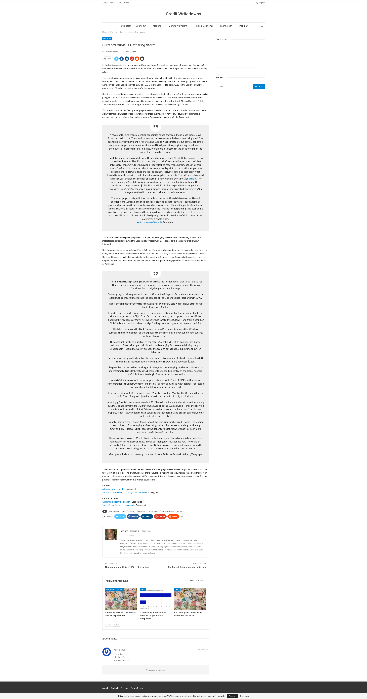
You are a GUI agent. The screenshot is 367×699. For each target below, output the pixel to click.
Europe (179, 511)
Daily (143, 589)
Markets (157, 26)
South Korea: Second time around (118, 505)
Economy (141, 26)
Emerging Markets (168, 511)
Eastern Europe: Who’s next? (116, 501)
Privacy (112, 3)
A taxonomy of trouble (150, 222)
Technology (226, 26)
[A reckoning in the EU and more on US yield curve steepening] (156, 599)
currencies (141, 511)
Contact (114, 688)
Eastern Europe (153, 511)
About (105, 3)
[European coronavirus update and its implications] (121, 599)
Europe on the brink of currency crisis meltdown (124, 492)
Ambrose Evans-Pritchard (117, 511)
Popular (243, 26)
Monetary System (177, 26)
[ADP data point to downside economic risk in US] (190, 599)
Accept (232, 696)
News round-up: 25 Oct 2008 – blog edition (127, 567)
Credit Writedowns (183, 13)
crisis (132, 511)
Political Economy (203, 26)
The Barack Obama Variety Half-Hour (187, 567)
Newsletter (125, 26)
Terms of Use (123, 3)
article (192, 178)
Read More (244, 696)
